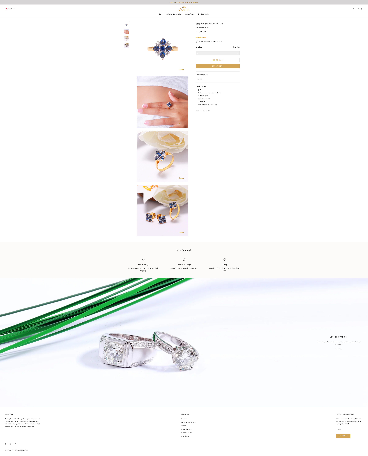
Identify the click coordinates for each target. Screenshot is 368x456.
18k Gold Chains (203, 14)
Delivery (183, 419)
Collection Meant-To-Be (173, 14)
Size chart (236, 47)
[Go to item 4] (126, 45)
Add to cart (218, 60)
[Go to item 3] (126, 38)
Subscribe (343, 436)
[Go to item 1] (126, 24)
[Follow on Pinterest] (15, 444)
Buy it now (217, 66)
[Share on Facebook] (201, 111)
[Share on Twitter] (204, 111)
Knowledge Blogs (186, 429)
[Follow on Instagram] (11, 444)
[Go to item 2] (126, 31)
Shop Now (338, 349)
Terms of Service (186, 433)
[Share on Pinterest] (206, 111)
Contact (183, 426)
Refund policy (185, 436)
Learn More (193, 268)
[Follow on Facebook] (6, 444)
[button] (10, 9)
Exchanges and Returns (188, 422)
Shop (160, 14)
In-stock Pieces (189, 14)
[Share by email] (209, 111)
